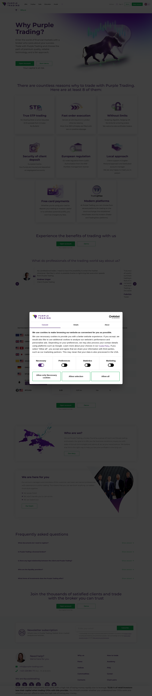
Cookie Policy (106, 346)
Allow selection (76, 377)
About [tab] (107, 325)
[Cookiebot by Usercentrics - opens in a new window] (111, 317)
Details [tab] (76, 325)
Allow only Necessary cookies (46, 376)
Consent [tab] (45, 325)
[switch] (64, 365)
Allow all (105, 377)
